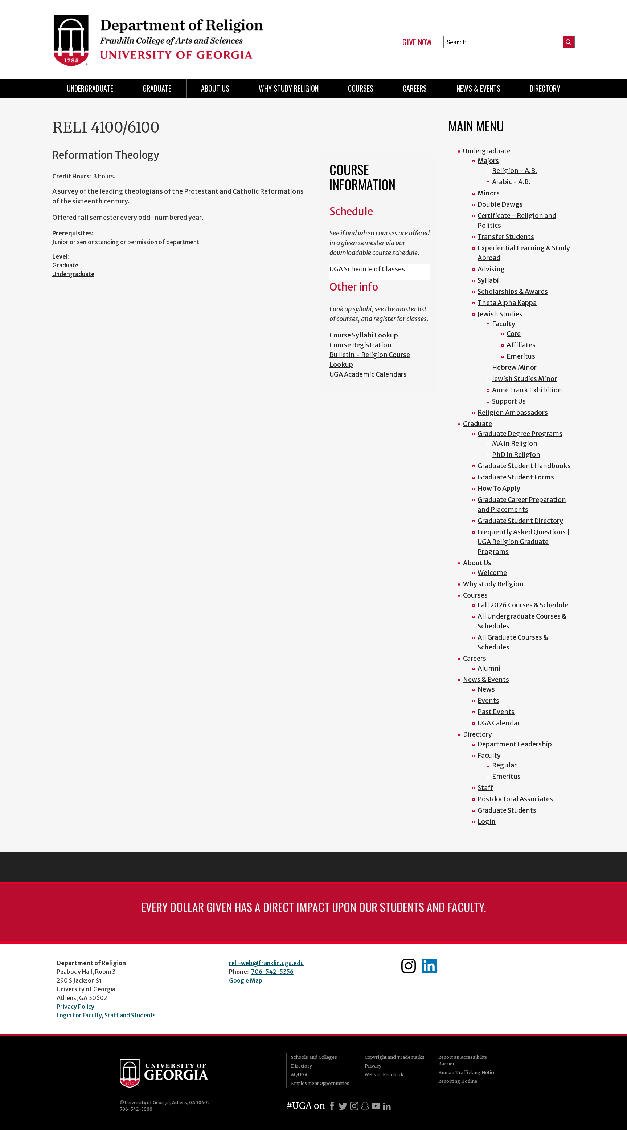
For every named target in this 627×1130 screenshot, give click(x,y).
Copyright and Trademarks (395, 1057)
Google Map (245, 980)
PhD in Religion (516, 454)
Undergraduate (90, 88)
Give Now (417, 42)
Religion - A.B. (514, 170)
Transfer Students (506, 236)
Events (488, 700)
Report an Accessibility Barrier (462, 1060)
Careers (415, 88)
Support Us (509, 401)
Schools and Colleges (314, 1057)
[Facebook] (332, 1106)
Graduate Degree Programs (520, 433)
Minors (489, 193)
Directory (545, 88)
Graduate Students (507, 810)
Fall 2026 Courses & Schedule (523, 605)
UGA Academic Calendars (368, 374)
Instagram (408, 966)
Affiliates (521, 345)
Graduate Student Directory (520, 521)
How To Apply (499, 488)
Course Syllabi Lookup (363, 335)
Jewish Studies (500, 314)
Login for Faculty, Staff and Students (106, 1015)
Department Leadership (515, 744)
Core (514, 333)
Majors (488, 161)
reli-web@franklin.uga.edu (266, 963)
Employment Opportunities (320, 1083)
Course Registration (360, 345)
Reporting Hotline (457, 1081)
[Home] (179, 36)
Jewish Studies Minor (524, 378)
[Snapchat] (365, 1106)
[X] (343, 1106)
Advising (491, 269)
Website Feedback (384, 1074)
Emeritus (521, 356)
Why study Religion (289, 88)
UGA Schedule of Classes (367, 269)
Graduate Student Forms (516, 477)
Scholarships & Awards (513, 291)
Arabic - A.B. (511, 182)
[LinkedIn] (386, 1106)
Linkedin (430, 966)
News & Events (478, 88)
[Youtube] (376, 1106)
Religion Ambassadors (513, 412)
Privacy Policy (75, 1006)
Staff (485, 787)
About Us (215, 88)
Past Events (496, 712)
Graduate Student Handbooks (524, 466)
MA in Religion (514, 443)
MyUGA (299, 1074)
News (486, 689)
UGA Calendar (499, 723)
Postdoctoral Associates (515, 799)
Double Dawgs (500, 204)
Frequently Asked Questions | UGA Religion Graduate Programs (524, 542)
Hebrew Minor (514, 367)
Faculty (503, 324)
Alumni (489, 668)
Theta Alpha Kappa (507, 303)
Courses (360, 88)
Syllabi (488, 280)
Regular (504, 765)
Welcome (492, 572)
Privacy (373, 1066)
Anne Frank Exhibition (527, 390)
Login (487, 821)
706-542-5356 (272, 971)
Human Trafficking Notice (467, 1072)
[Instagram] (354, 1106)
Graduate (157, 88)
